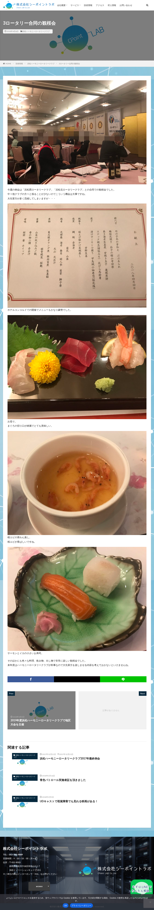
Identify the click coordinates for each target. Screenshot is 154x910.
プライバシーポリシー (81, 905)
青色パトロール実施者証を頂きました (63, 780)
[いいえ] (150, 902)
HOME (8, 63)
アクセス (100, 5)
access (39, 886)
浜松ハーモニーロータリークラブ (36, 31)
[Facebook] (31, 679)
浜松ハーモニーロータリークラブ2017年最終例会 (70, 758)
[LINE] (123, 679)
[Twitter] (77, 679)
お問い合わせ (126, 5)
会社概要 (61, 5)
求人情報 (112, 5)
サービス (75, 5)
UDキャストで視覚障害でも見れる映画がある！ (69, 801)
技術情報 (88, 5)
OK (65, 905)
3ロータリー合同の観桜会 (69, 63)
